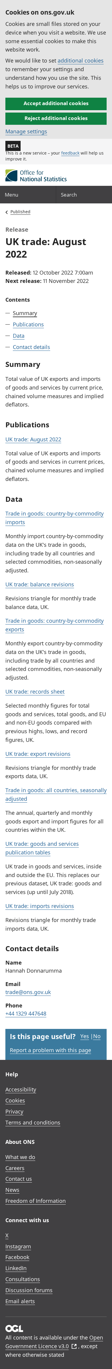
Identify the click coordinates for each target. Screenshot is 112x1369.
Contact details (31, 347)
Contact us (18, 1178)
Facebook (17, 1257)
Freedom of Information (35, 1200)
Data (18, 335)
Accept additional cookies (56, 103)
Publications (28, 324)
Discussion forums (29, 1290)
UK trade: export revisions (37, 753)
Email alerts (20, 1301)
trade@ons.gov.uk (28, 992)
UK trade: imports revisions (39, 905)
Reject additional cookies (56, 118)
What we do (20, 1157)
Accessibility (20, 1089)
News (12, 1189)
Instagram (18, 1246)
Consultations (22, 1279)
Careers (14, 1168)
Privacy (14, 1111)
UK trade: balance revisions (39, 584)
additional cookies (81, 60)
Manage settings (26, 131)
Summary (25, 313)
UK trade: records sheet (35, 691)
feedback (70, 153)
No (97, 1036)
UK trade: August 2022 (33, 439)
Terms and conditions (32, 1122)
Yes (84, 1036)
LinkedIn (16, 1268)
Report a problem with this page (50, 1050)
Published (20, 211)
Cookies (15, 1100)
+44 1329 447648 (25, 1013)
